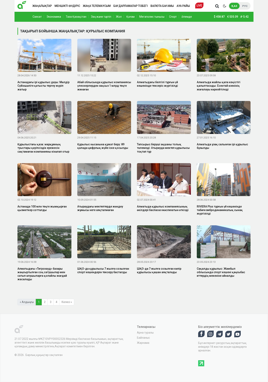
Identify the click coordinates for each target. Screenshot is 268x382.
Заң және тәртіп (101, 16)
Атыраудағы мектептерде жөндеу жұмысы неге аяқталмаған (100, 208)
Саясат (37, 16)
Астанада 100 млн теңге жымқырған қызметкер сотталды (42, 208)
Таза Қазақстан (76, 16)
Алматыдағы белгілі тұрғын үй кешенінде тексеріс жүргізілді (157, 84)
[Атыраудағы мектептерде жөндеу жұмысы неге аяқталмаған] (104, 180)
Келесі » (67, 302)
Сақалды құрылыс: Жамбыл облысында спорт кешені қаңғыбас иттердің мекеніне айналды (221, 272)
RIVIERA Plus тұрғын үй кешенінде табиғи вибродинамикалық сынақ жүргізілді (220, 210)
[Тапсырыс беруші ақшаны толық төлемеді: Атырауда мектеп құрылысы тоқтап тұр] (164, 118)
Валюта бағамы (162, 5)
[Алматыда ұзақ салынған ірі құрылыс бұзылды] (224, 118)
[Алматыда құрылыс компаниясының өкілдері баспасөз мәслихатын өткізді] (164, 180)
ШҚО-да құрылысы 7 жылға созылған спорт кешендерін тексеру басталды (103, 270)
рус (245, 6)
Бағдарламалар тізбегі (130, 5)
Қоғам (130, 16)
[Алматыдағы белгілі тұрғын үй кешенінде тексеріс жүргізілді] (164, 56)
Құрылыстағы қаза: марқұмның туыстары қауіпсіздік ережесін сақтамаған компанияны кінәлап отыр (43, 148)
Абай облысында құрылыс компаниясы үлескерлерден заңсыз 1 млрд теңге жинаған (104, 86)
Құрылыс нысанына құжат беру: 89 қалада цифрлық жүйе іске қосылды (102, 146)
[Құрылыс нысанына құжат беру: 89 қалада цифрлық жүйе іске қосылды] (104, 118)
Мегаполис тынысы (151, 16)
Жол (119, 16)
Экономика (53, 16)
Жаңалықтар (42, 5)
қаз (234, 6)
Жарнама (143, 342)
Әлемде (186, 16)
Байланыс (143, 337)
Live (199, 5)
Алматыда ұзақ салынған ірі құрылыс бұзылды (222, 146)
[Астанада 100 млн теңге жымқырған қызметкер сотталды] (44, 180)
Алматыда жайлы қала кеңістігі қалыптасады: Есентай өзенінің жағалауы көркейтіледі (218, 86)
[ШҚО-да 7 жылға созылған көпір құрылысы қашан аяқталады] (164, 242)
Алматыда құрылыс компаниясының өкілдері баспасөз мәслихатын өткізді (163, 208)
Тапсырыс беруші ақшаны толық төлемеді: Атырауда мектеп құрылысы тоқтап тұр (163, 148)
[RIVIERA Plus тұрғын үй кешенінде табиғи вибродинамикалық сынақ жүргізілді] (224, 180)
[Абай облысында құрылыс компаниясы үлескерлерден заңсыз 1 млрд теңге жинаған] (104, 56)
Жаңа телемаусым (97, 5)
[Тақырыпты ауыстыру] (224, 6)
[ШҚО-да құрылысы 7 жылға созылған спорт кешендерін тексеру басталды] (104, 242)
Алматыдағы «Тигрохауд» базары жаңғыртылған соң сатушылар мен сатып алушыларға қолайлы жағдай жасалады (42, 274)
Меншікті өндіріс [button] (67, 5)
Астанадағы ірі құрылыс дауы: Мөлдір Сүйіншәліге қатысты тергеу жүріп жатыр (43, 86)
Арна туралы (145, 332)
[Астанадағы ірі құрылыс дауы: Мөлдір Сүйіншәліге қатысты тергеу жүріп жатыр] (44, 56)
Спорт (173, 16)
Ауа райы (183, 5)
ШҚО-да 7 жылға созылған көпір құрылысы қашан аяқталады (159, 270)
